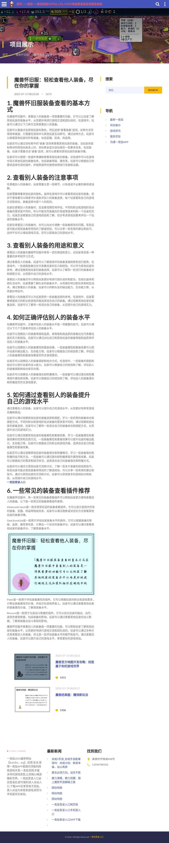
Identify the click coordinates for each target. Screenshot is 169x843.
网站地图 (57, 787)
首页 (5, 54)
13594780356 (100, 764)
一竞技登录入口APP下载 (66, 819)
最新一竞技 (116, 119)
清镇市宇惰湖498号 (103, 758)
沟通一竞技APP (119, 141)
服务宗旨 (115, 136)
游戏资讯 (115, 130)
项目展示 (115, 125)
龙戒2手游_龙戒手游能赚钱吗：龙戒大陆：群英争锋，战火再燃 (66, 762)
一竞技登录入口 (96, 837)
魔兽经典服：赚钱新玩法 (71, 695)
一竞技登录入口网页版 (65, 804)
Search (153, 90)
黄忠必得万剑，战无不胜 (66, 772)
